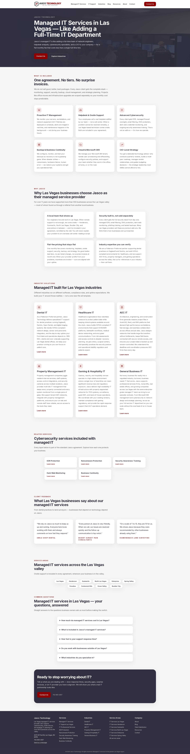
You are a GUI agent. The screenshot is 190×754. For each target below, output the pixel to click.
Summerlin (85, 581)
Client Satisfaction (140, 727)
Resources (117, 4)
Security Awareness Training (68, 735)
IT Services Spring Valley (118, 735)
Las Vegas (60, 581)
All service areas (115, 738)
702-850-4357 (39, 740)
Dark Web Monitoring (66, 738)
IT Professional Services (67, 727)
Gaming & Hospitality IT (91, 733)
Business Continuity (65, 741)
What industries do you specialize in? (77, 658)
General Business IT (90, 735)
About (125, 4)
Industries (101, 4)
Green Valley (102, 586)
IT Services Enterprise (117, 733)
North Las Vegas (100, 581)
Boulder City (116, 586)
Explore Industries (59, 56)
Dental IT (87, 721)
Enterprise (115, 581)
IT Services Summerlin (117, 727)
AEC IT (86, 727)
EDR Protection (64, 730)
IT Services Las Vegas (117, 721)
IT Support (92, 4)
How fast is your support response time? (79, 639)
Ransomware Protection (67, 733)
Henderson (73, 581)
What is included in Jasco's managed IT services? (83, 630)
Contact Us (150, 4)
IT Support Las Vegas (66, 724)
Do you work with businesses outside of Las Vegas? (84, 648)
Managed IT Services (78, 4)
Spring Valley (129, 581)
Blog (109, 4)
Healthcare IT (88, 724)
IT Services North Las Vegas (119, 730)
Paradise (73, 586)
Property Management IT (92, 730)
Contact (132, 4)
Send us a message (40, 742)
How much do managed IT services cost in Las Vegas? (85, 620)
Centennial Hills (86, 586)
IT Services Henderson (117, 724)
